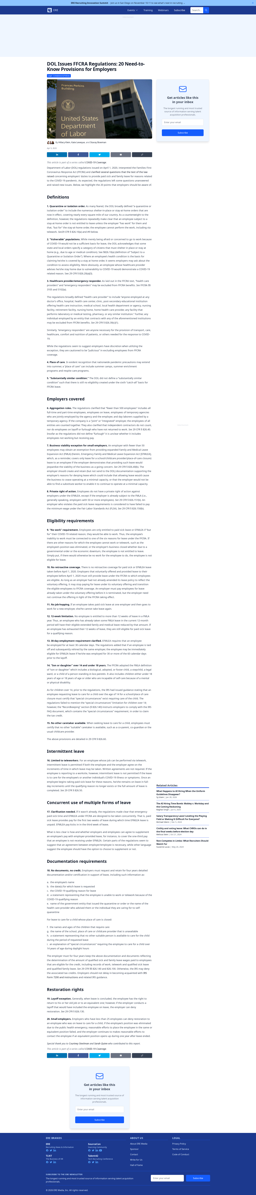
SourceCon (94, 1144)
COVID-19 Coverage (95, 162)
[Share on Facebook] (78, 154)
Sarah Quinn (100, 1043)
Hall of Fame (136, 1165)
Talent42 (93, 1155)
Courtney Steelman (79, 1043)
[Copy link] (142, 154)
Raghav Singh (162, 809)
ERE (48, 1144)
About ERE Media (138, 1143)
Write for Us (136, 1159)
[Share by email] (121, 154)
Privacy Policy (179, 1143)
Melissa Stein (162, 834)
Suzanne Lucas (163, 847)
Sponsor (134, 1149)
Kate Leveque (78, 142)
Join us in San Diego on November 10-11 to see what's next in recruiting (128, 2)
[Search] (206, 10)
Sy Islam (160, 797)
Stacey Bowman (98, 142)
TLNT (49, 1155)
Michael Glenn (162, 822)
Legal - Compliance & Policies (59, 76)
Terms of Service (180, 1149)
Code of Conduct (180, 1154)
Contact (134, 1154)
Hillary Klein (64, 142)
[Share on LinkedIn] (57, 154)
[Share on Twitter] (99, 154)
